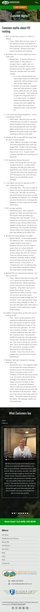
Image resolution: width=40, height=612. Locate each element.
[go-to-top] (34, 603)
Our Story (5, 535)
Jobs (3, 556)
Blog (3, 553)
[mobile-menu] (36, 3)
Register (22, 7)
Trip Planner (6, 545)
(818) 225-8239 (28, 522)
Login (16, 7)
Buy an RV (5, 542)
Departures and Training (10, 538)
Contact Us (5, 563)
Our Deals (5, 549)
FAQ (3, 560)
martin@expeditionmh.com (22, 584)
